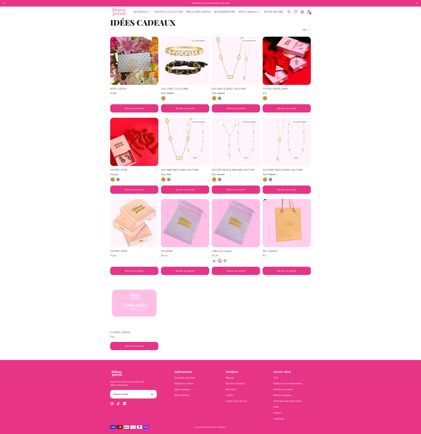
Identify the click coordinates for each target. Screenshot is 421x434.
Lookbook (278, 418)
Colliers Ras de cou (236, 401)
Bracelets (231, 389)
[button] (163, 98)
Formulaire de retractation (287, 401)
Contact (277, 412)
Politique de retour (283, 389)
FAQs (276, 407)
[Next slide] (204, 60)
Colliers (230, 395)
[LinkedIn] (124, 403)
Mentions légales (282, 395)
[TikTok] (118, 403)
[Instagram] (112, 403)
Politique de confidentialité (287, 383)
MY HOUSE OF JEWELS (214, 427)
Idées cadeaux (182, 389)
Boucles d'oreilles (235, 383)
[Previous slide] (4, 3)
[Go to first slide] (416, 3)
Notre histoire (181, 395)
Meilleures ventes (183, 383)
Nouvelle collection (184, 377)
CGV (275, 377)
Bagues (230, 377)
